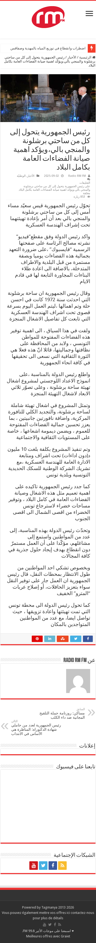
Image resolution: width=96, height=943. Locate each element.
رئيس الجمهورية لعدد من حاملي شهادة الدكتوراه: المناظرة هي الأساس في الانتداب (36, 727)
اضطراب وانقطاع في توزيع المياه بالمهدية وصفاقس (48, 48)
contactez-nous (82, 913)
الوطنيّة (21, 176)
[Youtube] (33, 865)
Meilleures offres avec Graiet (48, 936)
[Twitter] (43, 865)
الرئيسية (85, 57)
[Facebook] (53, 865)
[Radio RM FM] (48, 16)
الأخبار (71, 57)
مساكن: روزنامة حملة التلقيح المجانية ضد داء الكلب (62, 713)
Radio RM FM (77, 176)
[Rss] (62, 865)
